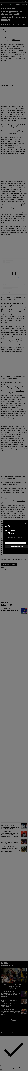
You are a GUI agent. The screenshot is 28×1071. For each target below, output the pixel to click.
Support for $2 (15, 543)
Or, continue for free (15, 550)
